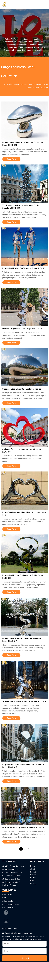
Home (5, 84)
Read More (11, 159)
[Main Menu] (44, 4)
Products (14, 84)
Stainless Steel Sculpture (30, 84)
